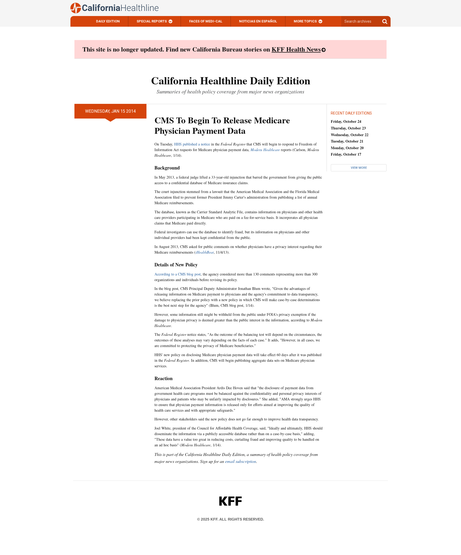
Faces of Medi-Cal (205, 21)
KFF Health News (296, 49)
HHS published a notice (192, 144)
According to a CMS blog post (177, 274)
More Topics (305, 21)
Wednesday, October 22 (349, 134)
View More (359, 168)
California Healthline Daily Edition (230, 80)
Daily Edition (108, 21)
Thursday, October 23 (348, 128)
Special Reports (152, 21)
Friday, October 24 (346, 121)
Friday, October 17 (346, 154)
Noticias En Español (258, 21)
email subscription (240, 461)
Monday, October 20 (347, 148)
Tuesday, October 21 (347, 141)
